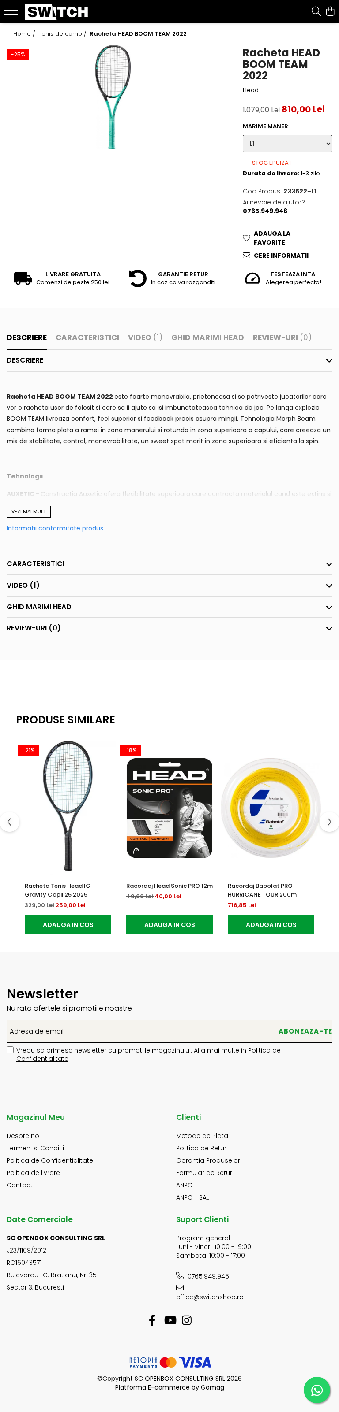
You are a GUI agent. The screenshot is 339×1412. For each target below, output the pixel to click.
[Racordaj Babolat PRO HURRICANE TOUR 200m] (271, 808)
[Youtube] (169, 1321)
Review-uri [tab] (282, 337)
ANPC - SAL (192, 1197)
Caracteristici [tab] (87, 337)
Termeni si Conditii (35, 1148)
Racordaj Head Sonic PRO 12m (169, 886)
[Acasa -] (59, 12)
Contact (20, 1185)
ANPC (184, 1185)
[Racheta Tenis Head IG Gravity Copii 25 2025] (68, 808)
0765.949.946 (207, 1276)
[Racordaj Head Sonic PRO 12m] (169, 808)
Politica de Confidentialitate (50, 1160)
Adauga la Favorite (272, 238)
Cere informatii (281, 255)
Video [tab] (145, 337)
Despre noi (24, 1135)
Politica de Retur (201, 1148)
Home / (25, 34)
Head (251, 90)
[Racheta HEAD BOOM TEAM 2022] (113, 97)
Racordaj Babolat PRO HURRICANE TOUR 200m (262, 890)
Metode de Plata (202, 1135)
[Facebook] (152, 1321)
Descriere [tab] (27, 337)
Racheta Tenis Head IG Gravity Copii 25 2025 (57, 890)
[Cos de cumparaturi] (330, 12)
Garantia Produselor (208, 1160)
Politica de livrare (33, 1172)
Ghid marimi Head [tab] (207, 337)
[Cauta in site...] (316, 12)
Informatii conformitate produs (55, 528)
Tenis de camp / (63, 34)
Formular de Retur (204, 1172)
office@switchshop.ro (210, 1297)
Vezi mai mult (28, 511)
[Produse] (12, 13)
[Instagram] (187, 1321)
